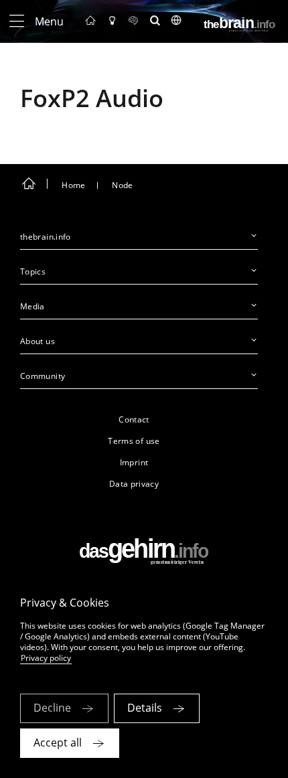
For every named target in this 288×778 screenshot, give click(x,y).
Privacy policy (46, 658)
